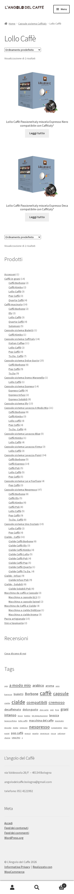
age (6, 686)
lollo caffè (23, 721)
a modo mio (20, 685)
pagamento (56, 727)
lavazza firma (10, 721)
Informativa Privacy (17, 867)
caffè (46, 693)
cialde (18, 702)
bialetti (18, 694)
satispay (61, 733)
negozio (24, 727)
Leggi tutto (37, 133)
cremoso (57, 702)
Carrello (57, 884)
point (6, 733)
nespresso (39, 727)
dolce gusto (30, 709)
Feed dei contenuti (16, 828)
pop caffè (17, 733)
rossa (53, 733)
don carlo (44, 710)
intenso (10, 715)
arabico (38, 685)
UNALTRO (16, 738)
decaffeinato (12, 709)
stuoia (7, 738)
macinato (59, 721)
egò (52, 710)
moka (15, 727)
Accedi (8, 823)
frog (57, 710)
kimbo (27, 716)
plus (66, 727)
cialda (7, 703)
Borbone (31, 694)
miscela (7, 727)
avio (58, 686)
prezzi (28, 733)
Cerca (37, 887)
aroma (50, 686)
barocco (8, 694)
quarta (35, 733)
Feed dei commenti (16, 833)
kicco (20, 716)
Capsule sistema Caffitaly (32, 23)
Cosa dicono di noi (15, 653)
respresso (44, 733)
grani (64, 709)
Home (12, 23)
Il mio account (12, 887)
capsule (61, 693)
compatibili (37, 702)
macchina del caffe (41, 720)
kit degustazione (40, 716)
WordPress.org (14, 838)
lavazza (54, 715)
